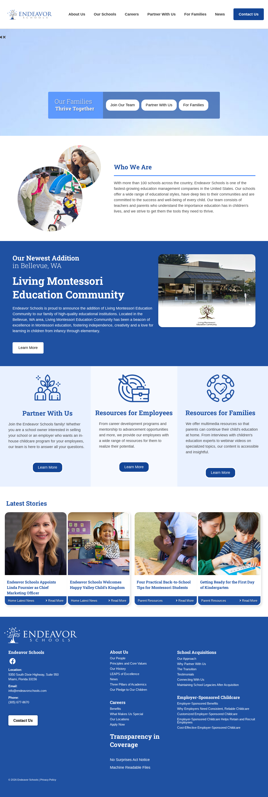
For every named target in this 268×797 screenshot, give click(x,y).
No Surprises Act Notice (130, 760)
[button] (12, 661)
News (220, 14)
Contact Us (249, 14)
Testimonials (185, 674)
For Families (195, 14)
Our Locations (119, 719)
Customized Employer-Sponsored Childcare (207, 714)
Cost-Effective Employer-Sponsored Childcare (208, 727)
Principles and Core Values (128, 663)
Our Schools (105, 14)
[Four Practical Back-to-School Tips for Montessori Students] (166, 543)
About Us (76, 14)
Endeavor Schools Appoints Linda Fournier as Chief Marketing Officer (31, 587)
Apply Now (117, 724)
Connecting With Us (190, 679)
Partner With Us (161, 14)
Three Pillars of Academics (128, 684)
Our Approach (186, 658)
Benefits (115, 708)
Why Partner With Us (191, 664)
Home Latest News (21, 600)
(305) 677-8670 (18, 702)
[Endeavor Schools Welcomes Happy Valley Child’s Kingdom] (99, 543)
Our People (117, 658)
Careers (132, 14)
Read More (55, 600)
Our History (118, 668)
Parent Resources (150, 600)
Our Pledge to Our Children (128, 689)
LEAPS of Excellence (124, 674)
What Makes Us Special (126, 714)
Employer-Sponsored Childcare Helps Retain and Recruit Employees (216, 720)
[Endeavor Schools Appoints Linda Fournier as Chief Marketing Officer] (36, 543)
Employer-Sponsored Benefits (197, 703)
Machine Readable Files (130, 767)
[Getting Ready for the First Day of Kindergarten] (229, 543)
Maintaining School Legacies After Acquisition (208, 685)
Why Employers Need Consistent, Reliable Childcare (213, 708)
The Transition (186, 669)
